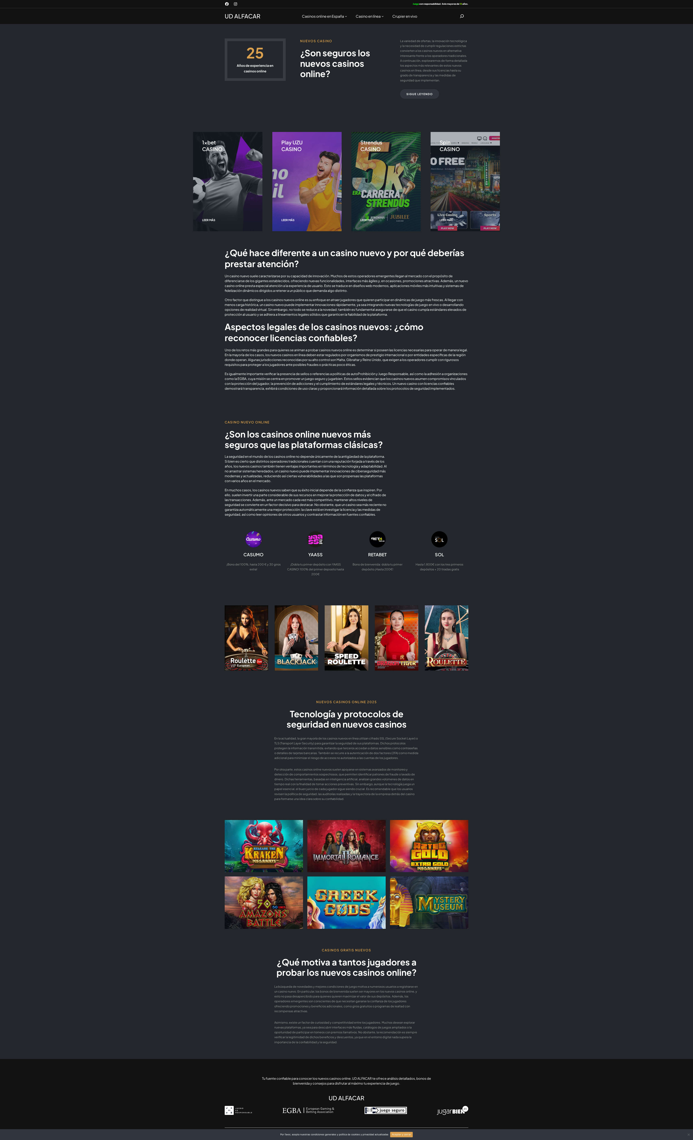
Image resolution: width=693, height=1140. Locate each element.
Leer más (208, 220)
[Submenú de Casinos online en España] (346, 16)
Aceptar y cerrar (401, 1134)
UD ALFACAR (242, 16)
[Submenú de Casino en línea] (383, 16)
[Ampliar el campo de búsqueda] (462, 16)
